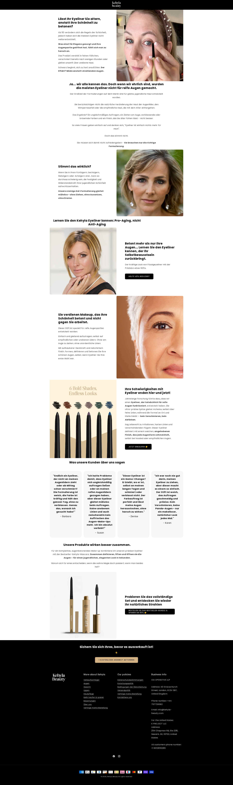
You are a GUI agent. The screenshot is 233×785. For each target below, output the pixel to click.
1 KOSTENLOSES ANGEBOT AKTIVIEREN (116, 660)
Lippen (87, 690)
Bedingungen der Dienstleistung (132, 687)
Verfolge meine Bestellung (96, 708)
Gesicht (87, 687)
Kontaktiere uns (124, 697)
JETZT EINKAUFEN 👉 (138, 446)
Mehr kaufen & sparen (94, 697)
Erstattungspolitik (125, 683)
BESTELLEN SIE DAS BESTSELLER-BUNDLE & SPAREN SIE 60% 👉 (148, 611)
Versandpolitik (123, 690)
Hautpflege (89, 694)
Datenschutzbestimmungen (130, 680)
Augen (86, 683)
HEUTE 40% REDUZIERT (139, 276)
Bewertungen (90, 701)
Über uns (88, 704)
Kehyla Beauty (112, 776)
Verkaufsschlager (92, 680)
